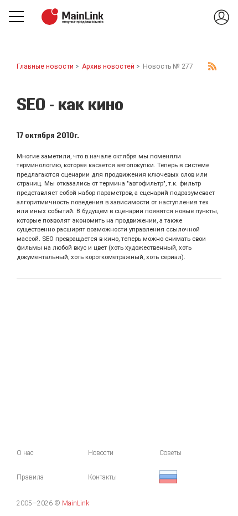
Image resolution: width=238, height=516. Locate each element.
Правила (30, 477)
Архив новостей (108, 66)
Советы (170, 453)
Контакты (102, 477)
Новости (100, 453)
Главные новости (45, 66)
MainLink (75, 503)
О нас (25, 453)
